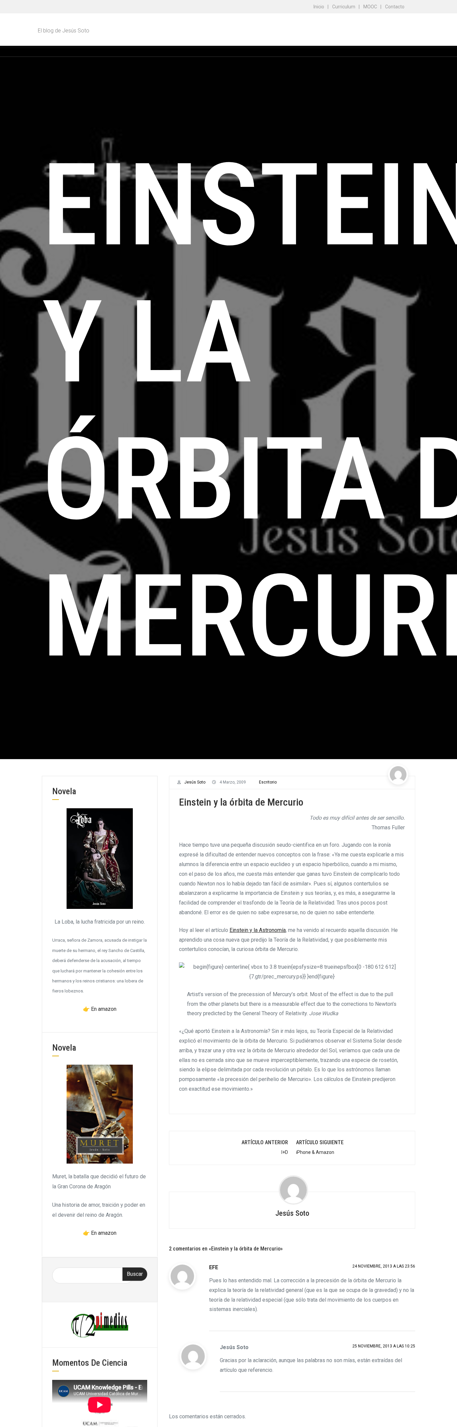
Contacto (394, 6)
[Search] (409, 50)
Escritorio (268, 782)
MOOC (370, 6)
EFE (213, 1267)
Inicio (318, 6)
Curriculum (343, 6)
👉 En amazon (99, 1009)
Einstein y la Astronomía (258, 930)
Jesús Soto (194, 782)
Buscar (135, 1273)
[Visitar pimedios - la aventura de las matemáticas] (99, 1324)
